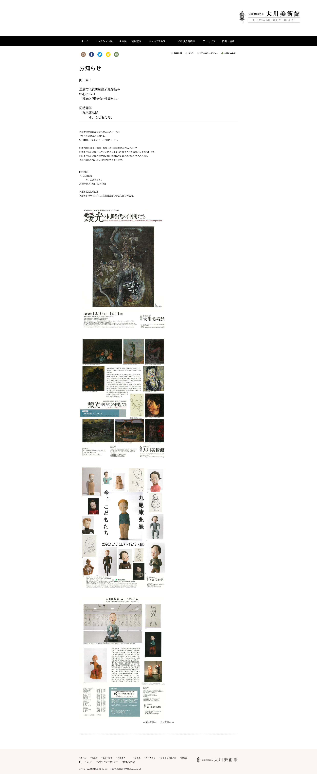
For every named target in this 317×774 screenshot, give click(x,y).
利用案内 (121, 758)
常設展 (94, 758)
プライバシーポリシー (108, 762)
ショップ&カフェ (168, 758)
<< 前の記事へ (149, 722)
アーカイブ (151, 758)
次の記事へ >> (167, 722)
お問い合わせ (129, 762)
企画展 (138, 758)
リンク (89, 762)
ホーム (83, 758)
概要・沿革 (107, 758)
